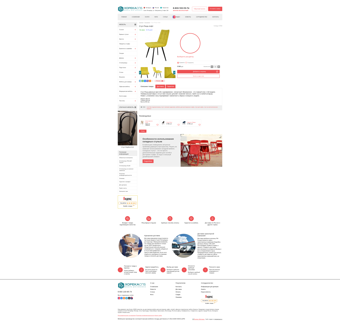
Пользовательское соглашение (127, 315)
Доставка (160, 86)
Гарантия (170, 86)
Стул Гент (169, 122)
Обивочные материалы (126, 157)
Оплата (178, 292)
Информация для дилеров (209, 286)
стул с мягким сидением (168, 107)
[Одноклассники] (150, 81)
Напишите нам (123, 191)
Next (174, 72)
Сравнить (182, 62)
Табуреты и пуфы (124, 44)
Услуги (147, 17)
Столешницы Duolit (124, 165)
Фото (156, 17)
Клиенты (188, 17)
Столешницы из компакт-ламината (126, 169)
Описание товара (147, 86)
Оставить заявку (215, 9)
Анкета (203, 289)
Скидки (178, 294)
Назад (142, 131)
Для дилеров (123, 185)
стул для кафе (199, 107)
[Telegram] (140, 81)
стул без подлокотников (153, 107)
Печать (158, 81)
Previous (140, 72)
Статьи (165, 17)
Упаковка (121, 178)
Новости (153, 289)
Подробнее (148, 161)
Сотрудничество (201, 17)
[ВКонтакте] (145, 81)
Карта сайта (158, 315)
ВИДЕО (178, 17)
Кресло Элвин (191, 122)
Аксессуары (123, 96)
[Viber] (147, 81)
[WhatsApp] (142, 81)
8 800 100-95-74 (125, 292)
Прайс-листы (123, 188)
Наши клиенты (206, 292)
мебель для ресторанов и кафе (185, 107)
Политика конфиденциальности (125, 174)
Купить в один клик (198, 76)
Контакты (215, 17)
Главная (124, 17)
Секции (121, 53)
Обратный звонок (199, 9)
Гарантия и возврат (124, 181)
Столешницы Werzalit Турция (125, 161)
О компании (136, 17)
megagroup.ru (218, 319)
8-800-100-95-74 (181, 8)
